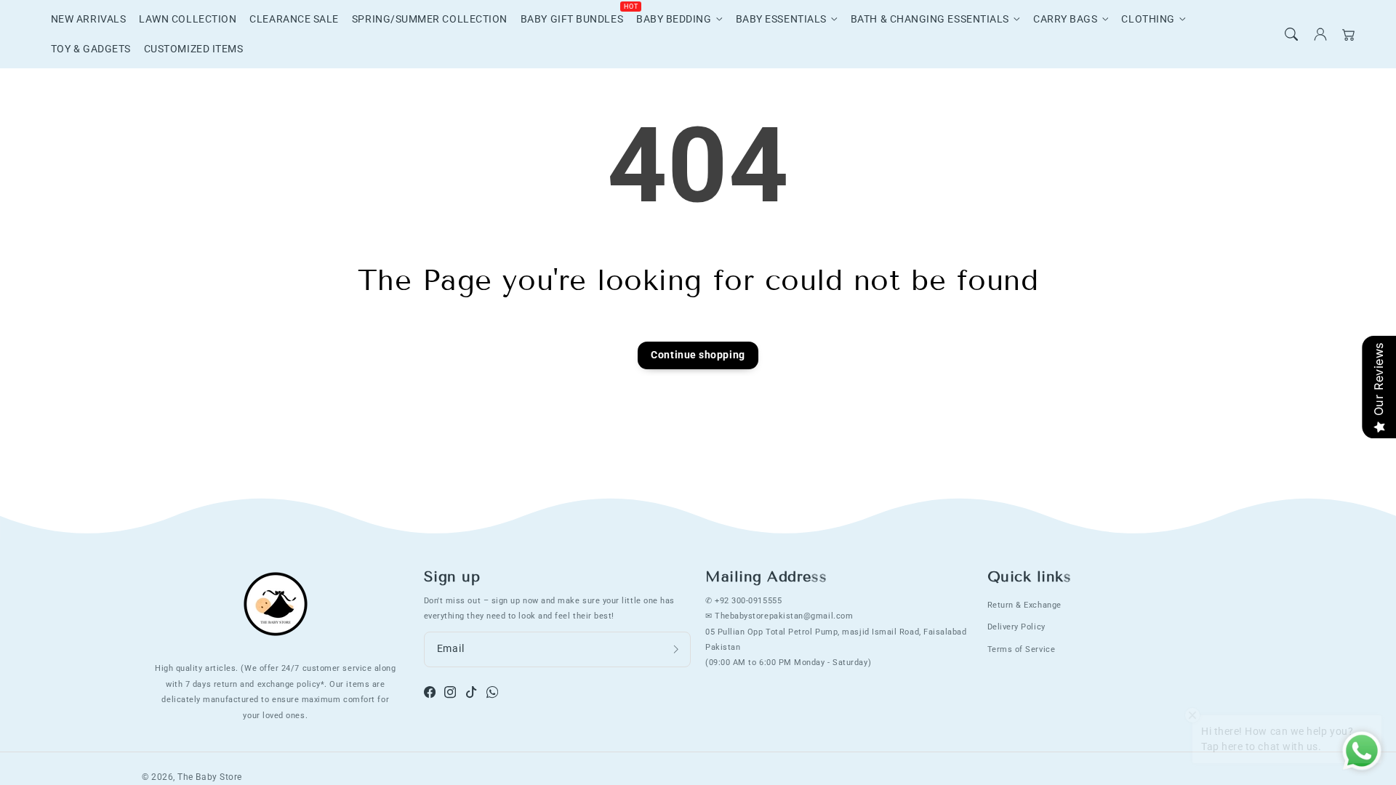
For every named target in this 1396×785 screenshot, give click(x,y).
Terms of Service (1021, 649)
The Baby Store (209, 777)
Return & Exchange (1024, 605)
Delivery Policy (1016, 626)
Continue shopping (698, 355)
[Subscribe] (676, 649)
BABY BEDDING (673, 19)
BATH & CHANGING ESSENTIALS (930, 19)
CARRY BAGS (1065, 19)
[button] (1291, 34)
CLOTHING (1147, 19)
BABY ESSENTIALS (781, 19)
